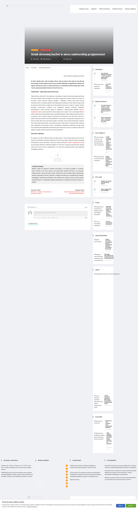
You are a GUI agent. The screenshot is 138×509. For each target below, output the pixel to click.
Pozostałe (34, 50)
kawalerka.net (73, 469)
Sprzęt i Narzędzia (40, 465)
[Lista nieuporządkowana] (46, 218)
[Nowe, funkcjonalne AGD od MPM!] (97, 191)
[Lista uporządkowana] (44, 218)
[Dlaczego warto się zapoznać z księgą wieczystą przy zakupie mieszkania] (99, 211)
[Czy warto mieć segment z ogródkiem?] (99, 86)
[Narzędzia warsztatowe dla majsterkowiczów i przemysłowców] (98, 257)
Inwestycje (38, 480)
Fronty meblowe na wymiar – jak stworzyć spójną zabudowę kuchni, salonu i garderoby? (109, 143)
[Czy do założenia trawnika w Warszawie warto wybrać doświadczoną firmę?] (98, 401)
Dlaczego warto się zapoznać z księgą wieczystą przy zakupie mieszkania (109, 211)
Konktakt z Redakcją (130, 9)
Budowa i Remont (40, 486)
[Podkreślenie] (39, 218)
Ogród (37, 477)
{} (55, 217)
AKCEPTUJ (131, 505)
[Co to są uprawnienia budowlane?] (99, 223)
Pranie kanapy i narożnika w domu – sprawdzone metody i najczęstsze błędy (109, 161)
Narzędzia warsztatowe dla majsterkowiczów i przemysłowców (109, 256)
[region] (69, 504)
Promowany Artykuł (45, 50)
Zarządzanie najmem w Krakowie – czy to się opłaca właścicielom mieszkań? (106, 76)
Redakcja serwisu (84, 9)
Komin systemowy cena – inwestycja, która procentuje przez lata (106, 119)
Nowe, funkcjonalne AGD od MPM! (106, 190)
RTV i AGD (38, 468)
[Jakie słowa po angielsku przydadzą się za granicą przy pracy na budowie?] (99, 436)
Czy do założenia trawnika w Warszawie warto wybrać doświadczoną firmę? (108, 399)
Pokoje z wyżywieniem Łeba (75, 142)
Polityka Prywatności (32, 506)
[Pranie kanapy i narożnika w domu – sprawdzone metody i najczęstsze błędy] (99, 158)
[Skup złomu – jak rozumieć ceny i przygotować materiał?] (99, 422)
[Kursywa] (37, 218)
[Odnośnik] (53, 218)
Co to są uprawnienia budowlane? (109, 223)
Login (85, 207)
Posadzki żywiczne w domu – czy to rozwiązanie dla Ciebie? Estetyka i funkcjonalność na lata (106, 109)
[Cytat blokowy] (48, 218)
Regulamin (94, 9)
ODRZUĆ (120, 505)
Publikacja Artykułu (117, 9)
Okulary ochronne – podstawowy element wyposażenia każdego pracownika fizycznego (108, 244)
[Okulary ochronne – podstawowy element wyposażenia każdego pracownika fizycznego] (99, 241)
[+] (57, 217)
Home (27, 67)
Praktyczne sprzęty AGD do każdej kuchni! (106, 182)
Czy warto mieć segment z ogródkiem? (108, 86)
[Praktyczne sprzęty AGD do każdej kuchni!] (97, 182)
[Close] (136, 501)
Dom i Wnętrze (39, 483)
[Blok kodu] (51, 218)
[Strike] (42, 218)
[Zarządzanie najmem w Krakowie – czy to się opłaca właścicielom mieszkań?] (97, 75)
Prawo (37, 471)
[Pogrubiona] (35, 218)
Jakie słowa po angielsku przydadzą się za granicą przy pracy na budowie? (109, 438)
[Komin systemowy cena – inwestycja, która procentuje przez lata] (97, 119)
